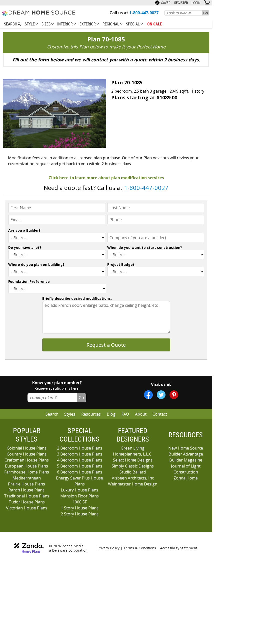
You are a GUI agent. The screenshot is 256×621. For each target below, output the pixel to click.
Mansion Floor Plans (79, 496)
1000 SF (79, 502)
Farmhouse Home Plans (26, 472)
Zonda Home (186, 478)
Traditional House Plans (26, 496)
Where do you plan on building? (36, 264)
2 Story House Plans (79, 514)
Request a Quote (106, 344)
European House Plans (26, 466)
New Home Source (185, 448)
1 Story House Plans (79, 508)
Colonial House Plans (26, 448)
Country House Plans (26, 454)
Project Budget (120, 264)
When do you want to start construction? (144, 247)
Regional (111, 24)
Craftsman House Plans (26, 460)
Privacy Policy (109, 548)
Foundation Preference (29, 281)
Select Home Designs (132, 460)
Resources (91, 414)
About (140, 414)
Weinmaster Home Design (132, 484)
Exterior (88, 24)
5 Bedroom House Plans (79, 466)
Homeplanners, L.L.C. (132, 454)
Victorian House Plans (26, 508)
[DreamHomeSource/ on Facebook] (148, 394)
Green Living (132, 448)
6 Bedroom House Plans (79, 472)
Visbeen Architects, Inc (133, 478)
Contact (159, 414)
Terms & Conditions (140, 548)
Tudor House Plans (26, 502)
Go (205, 12)
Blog (111, 414)
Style (30, 24)
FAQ (125, 414)
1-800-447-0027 (146, 187)
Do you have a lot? (24, 247)
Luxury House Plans (79, 490)
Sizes (47, 24)
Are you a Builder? (24, 230)
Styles (69, 414)
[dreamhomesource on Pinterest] (174, 394)
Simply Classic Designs (133, 466)
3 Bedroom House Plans (79, 454)
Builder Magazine (185, 460)
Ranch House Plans (26, 490)
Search (52, 414)
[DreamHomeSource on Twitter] (161, 394)
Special (133, 24)
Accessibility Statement (178, 548)
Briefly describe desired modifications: (77, 298)
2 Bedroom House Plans (79, 448)
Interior (65, 24)
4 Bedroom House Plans (79, 460)
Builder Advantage (185, 454)
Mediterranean (26, 478)
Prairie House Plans (26, 484)
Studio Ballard (133, 472)
